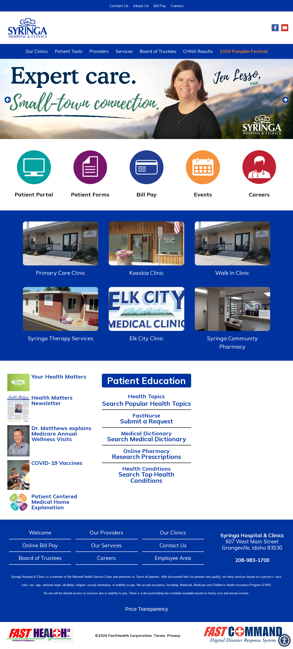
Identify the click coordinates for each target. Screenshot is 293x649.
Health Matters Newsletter (52, 400)
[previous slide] (10, 100)
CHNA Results (198, 51)
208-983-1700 (252, 560)
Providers (99, 51)
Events (203, 194)
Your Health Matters (58, 376)
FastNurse (146, 415)
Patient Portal (34, 194)
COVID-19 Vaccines (56, 463)
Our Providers (106, 532)
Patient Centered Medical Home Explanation (54, 502)
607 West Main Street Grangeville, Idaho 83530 (252, 541)
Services (124, 51)
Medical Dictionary (146, 433)
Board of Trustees (158, 51)
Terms (159, 635)
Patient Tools (68, 51)
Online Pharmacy (146, 450)
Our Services (106, 545)
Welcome (40, 532)
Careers (177, 5)
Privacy (173, 635)
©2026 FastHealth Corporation (123, 635)
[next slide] (282, 100)
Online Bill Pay (40, 545)
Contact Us (119, 5)
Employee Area (173, 558)
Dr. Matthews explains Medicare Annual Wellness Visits (61, 433)
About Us (141, 5)
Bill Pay (159, 5)
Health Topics (146, 396)
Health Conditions (146, 468)
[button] (284, 640)
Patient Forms (90, 194)
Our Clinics (37, 51)
